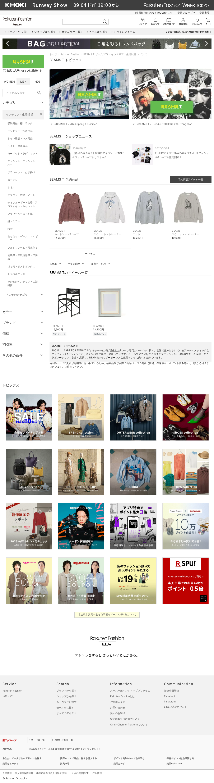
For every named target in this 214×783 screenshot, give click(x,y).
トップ (53, 54)
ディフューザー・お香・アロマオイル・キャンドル (23, 204)
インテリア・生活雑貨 (19, 114)
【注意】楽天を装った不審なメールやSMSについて (107, 614)
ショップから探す (66, 696)
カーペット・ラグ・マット (23, 153)
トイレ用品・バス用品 (20, 138)
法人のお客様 (117, 713)
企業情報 (7, 773)
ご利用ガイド (117, 701)
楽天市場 (204, 12)
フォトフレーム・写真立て (23, 247)
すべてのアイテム (66, 713)
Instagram (170, 701)
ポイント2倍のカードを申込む (129, 758)
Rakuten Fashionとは (122, 696)
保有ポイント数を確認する (180, 758)
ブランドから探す (66, 690)
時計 (10, 228)
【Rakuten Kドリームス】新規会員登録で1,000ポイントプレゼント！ (64, 748)
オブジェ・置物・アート (21, 194)
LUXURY (8, 695)
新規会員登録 (171, 690)
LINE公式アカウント (175, 706)
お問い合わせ (117, 707)
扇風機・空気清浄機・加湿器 (23, 257)
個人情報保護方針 (24, 773)
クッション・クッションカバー (23, 162)
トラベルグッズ (16, 274)
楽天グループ (184, 12)
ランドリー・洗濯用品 (20, 130)
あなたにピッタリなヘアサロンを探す (22, 758)
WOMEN (9, 81)
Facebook (170, 696)
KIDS (37, 81)
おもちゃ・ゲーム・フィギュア (23, 238)
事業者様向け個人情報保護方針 (52, 773)
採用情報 (97, 773)
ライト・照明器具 (18, 146)
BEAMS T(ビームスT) (95, 54)
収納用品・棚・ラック (20, 123)
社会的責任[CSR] (80, 773)
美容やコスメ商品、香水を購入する (78, 758)
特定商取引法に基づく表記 (125, 718)
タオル (11, 187)
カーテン (13, 179)
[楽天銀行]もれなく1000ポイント (154, 12)
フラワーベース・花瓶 (20, 213)
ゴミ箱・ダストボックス (21, 266)
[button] (72, 216)
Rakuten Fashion (70, 54)
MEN (23, 81)
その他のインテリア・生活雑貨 (23, 283)
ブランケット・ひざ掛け (21, 172)
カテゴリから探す (66, 701)
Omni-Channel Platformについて (129, 724)
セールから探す (65, 707)
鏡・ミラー (14, 221)
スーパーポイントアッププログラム (130, 690)
